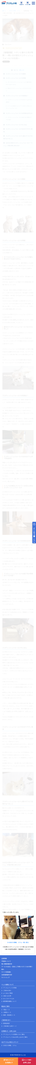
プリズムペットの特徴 (10, 988)
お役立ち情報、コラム (10, 1045)
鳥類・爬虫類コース (9, 1015)
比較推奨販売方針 (6, 975)
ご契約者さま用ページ (10, 1026)
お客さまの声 (7, 996)
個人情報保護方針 (6, 964)
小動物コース (7, 1012)
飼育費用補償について (10, 1001)
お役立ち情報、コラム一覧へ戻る (18, 942)
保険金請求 (6, 1023)
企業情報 (4, 958)
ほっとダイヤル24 (8, 998)
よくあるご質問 (7, 993)
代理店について (6, 961)
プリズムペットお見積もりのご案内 (14, 1034)
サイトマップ (5, 977)
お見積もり (9, 1061)
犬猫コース (6, 1009)
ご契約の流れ (7, 990)
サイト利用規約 (6, 972)
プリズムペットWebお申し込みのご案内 (15, 1037)
